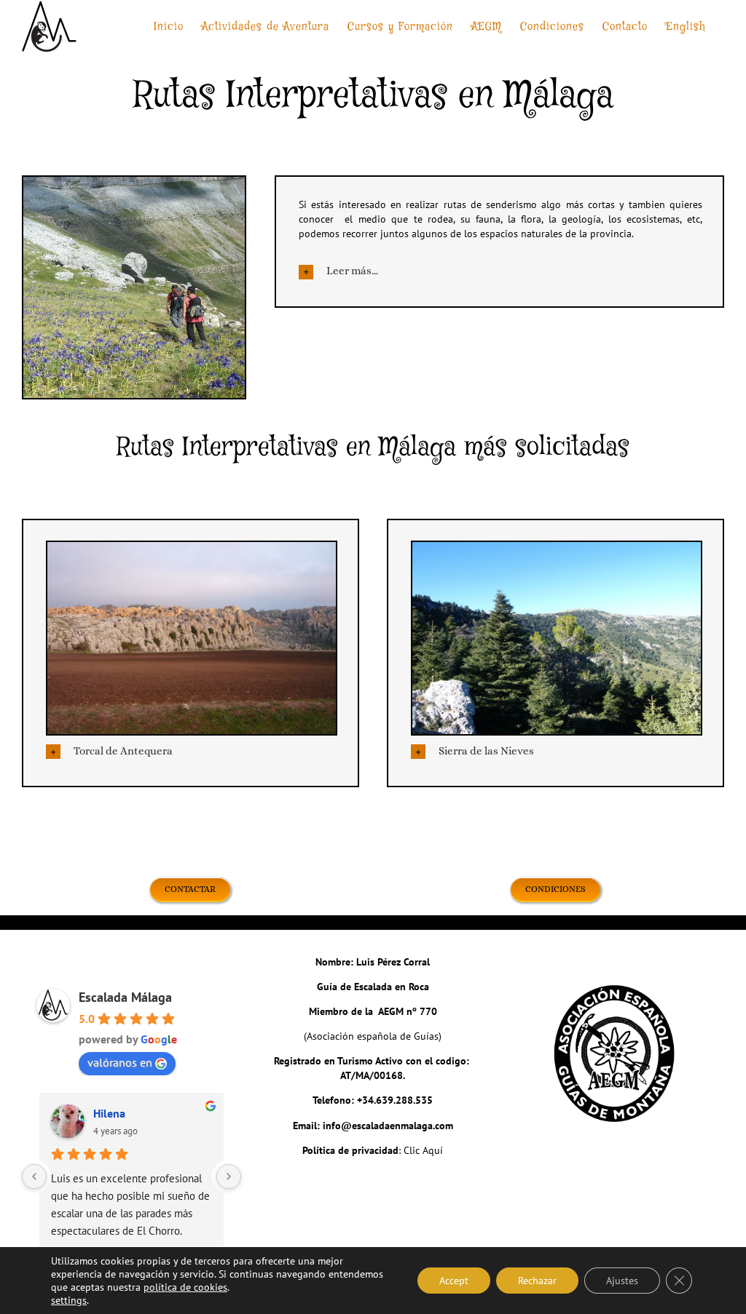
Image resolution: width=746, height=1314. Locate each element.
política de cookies (185, 1287)
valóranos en (119, 1062)
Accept (453, 1280)
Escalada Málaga (125, 997)
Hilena (109, 1113)
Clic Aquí (423, 1150)
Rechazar (537, 1280)
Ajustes (622, 1280)
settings (69, 1300)
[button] (500, 271)
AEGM (391, 1011)
